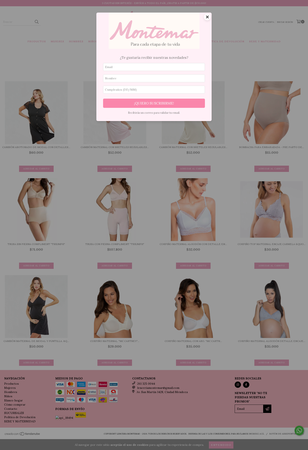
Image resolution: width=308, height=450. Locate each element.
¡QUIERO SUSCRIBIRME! (154, 103)
